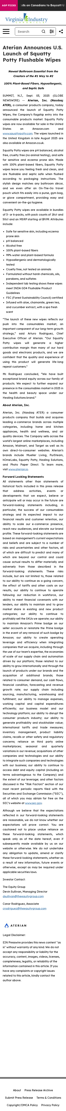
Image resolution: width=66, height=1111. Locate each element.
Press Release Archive (38, 1090)
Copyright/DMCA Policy (22, 1105)
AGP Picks (9, 5)
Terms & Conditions (48, 1097)
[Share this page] (61, 31)
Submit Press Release (19, 1097)
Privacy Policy (50, 1105)
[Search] (43, 31)
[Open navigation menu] (6, 31)
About (17, 1090)
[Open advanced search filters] (52, 31)
